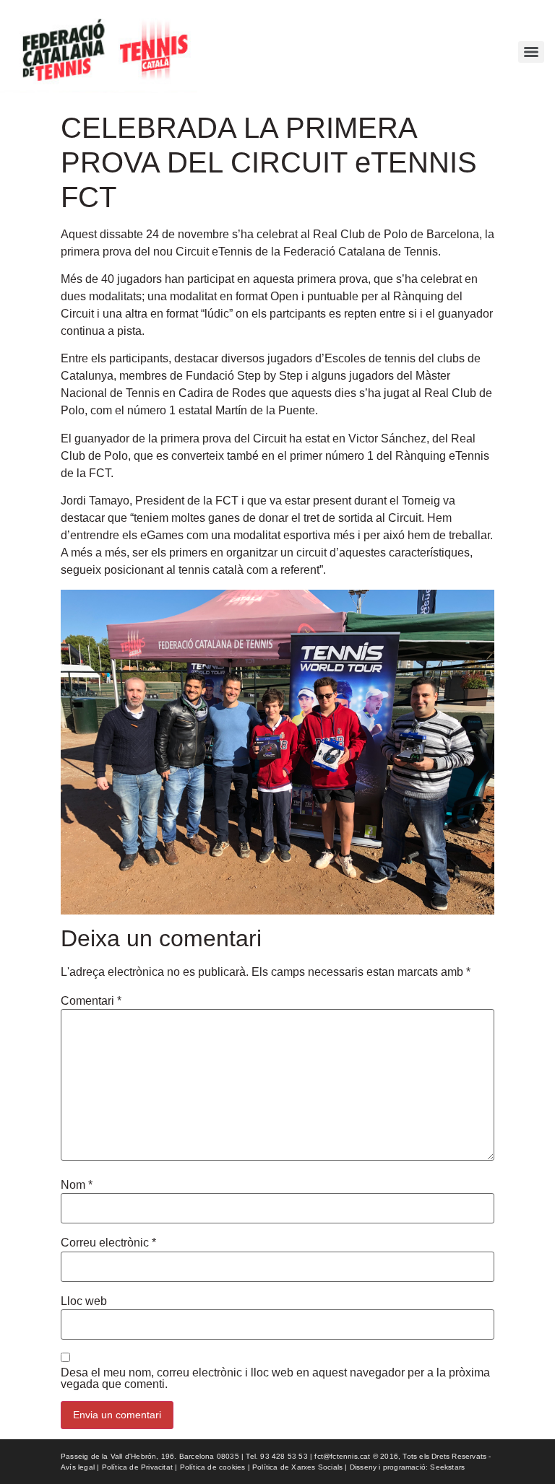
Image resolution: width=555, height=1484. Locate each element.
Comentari (91, 1001)
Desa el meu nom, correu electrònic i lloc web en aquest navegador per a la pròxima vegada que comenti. (275, 1378)
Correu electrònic (108, 1243)
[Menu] (531, 52)
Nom (76, 1185)
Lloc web (84, 1301)
